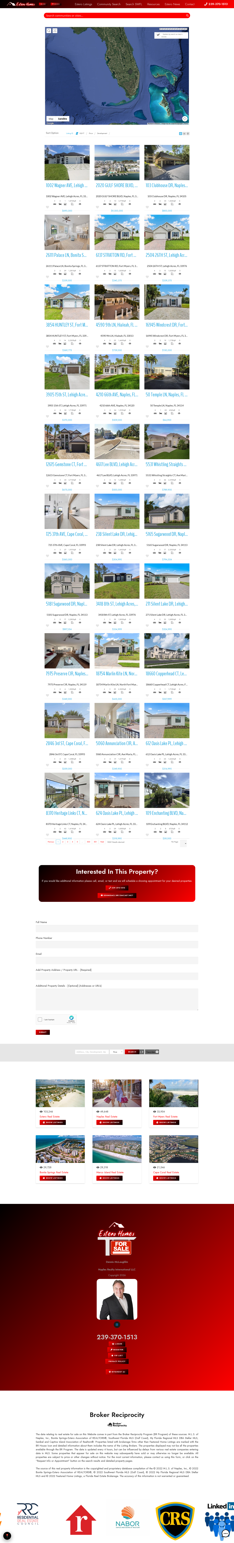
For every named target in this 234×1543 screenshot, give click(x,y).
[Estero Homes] (20, 4)
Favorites (152, 1052)
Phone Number (44, 938)
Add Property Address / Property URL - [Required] (63, 970)
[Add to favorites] (47, 207)
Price (91, 133)
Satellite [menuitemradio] (62, 118)
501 (95, 842)
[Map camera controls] (185, 118)
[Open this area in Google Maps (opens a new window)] (50, 123)
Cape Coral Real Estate (166, 1172)
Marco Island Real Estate (109, 1172)
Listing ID (69, 133)
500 (88, 842)
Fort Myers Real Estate (165, 1116)
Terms (186, 123)
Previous (51, 842)
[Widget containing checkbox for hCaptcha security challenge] (56, 1019)
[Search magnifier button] (187, 15)
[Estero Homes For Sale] (117, 1239)
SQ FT (82, 133)
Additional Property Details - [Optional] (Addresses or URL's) (69, 986)
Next (102, 842)
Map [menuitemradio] (51, 118)
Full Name (41, 922)
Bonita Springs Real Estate (54, 1172)
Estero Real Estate (50, 1116)
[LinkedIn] (117, 1324)
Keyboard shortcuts (154, 123)
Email (39, 954)
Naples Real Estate (106, 1116)
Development (102, 133)
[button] (145, 4)
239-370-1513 (117, 1337)
